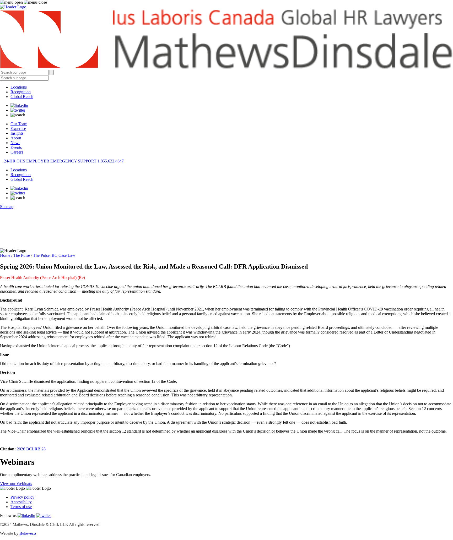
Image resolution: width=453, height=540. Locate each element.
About (15, 138)
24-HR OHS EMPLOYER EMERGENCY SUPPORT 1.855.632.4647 (64, 161)
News (15, 142)
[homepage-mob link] (13, 7)
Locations (18, 87)
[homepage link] (226, 39)
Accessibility (21, 502)
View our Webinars (16, 483)
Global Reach (21, 96)
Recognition (20, 92)
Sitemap (6, 206)
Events (16, 147)
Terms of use (21, 506)
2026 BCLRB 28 (31, 449)
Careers (16, 152)
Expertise (18, 128)
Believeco (27, 533)
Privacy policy (22, 497)
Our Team (18, 124)
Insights (16, 133)
